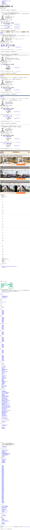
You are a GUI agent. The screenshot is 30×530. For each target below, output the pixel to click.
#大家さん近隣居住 (4, 398)
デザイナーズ (4, 373)
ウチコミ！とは (4, 450)
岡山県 (3, 344)
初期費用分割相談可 (5, 369)
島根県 (3, 345)
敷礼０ (3, 368)
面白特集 (3, 511)
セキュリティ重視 (4, 385)
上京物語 (3, 456)
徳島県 (3, 352)
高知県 (3, 495)
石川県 (3, 326)
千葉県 (3, 1)
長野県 (3, 477)
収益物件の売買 (4, 507)
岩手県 (3, 311)
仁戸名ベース (7, 65)
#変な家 (3, 394)
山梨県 (3, 476)
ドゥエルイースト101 (6, 88)
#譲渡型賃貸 (3, 413)
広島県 (3, 490)
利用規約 (3, 519)
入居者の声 (3, 455)
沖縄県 (3, 363)
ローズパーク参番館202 (6, 136)
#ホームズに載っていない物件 (6, 406)
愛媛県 (3, 350)
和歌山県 (3, 341)
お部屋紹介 (3, 461)
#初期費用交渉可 (4, 391)
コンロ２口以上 (4, 377)
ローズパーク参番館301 (6, 143)
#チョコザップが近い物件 (5, 405)
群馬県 (3, 322)
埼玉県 (3, 319)
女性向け (3, 372)
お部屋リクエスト (4, 421)
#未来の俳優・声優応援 (5, 396)
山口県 (3, 347)
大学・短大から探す (5, 418)
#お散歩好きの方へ (4, 415)
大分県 (3, 500)
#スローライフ (4, 397)
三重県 (3, 334)
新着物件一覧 (4, 462)
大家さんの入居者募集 (5, 506)
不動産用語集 (4, 509)
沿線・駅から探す (4, 417)
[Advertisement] (15, 274)
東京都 (3, 317)
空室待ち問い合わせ (21, 164)
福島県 (3, 314)
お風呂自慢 (3, 383)
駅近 (2, 374)
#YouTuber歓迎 (4, 408)
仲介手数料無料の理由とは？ (6, 453)
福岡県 (3, 355)
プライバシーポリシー (5, 520)
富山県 (3, 328)
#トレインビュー (4, 414)
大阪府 (3, 337)
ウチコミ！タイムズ (5, 505)
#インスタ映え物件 (4, 401)
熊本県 (3, 499)
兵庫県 (3, 485)
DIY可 (3, 387)
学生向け (3, 376)
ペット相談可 (4, 366)
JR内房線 (3, 3)
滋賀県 (3, 339)
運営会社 (3, 518)
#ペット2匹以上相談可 (5, 393)
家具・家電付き (4, 386)
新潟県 (3, 327)
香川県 (3, 494)
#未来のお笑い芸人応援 (5, 395)
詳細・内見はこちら (17, 67)
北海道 (3, 307)
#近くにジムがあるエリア (5, 402)
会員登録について (4, 451)
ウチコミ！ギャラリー (5, 510)
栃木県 (3, 321)
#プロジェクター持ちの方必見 (6, 410)
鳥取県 (3, 346)
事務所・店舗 (4, 378)
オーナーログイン (4, 425)
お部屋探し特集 (4, 459)
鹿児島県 (3, 360)
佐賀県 (3, 356)
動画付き (3, 380)
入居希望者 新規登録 (5, 296)
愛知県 (3, 481)
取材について (4, 452)
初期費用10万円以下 (5, 381)
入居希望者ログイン (5, 446)
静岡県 (3, 332)
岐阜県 (3, 333)
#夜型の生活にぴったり (5, 411)
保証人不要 (3, 370)
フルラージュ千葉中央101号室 (7, 109)
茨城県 (3, 320)
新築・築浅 (3, 367)
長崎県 (3, 357)
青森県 (3, 310)
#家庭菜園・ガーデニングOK (6, 400)
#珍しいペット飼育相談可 (5, 392)
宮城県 (3, 312)
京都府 (3, 486)
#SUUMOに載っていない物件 (6, 407)
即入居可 (3, 382)
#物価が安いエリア (4, 404)
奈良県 (3, 340)
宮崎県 (3, 359)
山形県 (3, 313)
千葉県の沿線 (4, 2)
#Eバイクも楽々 (4, 409)
